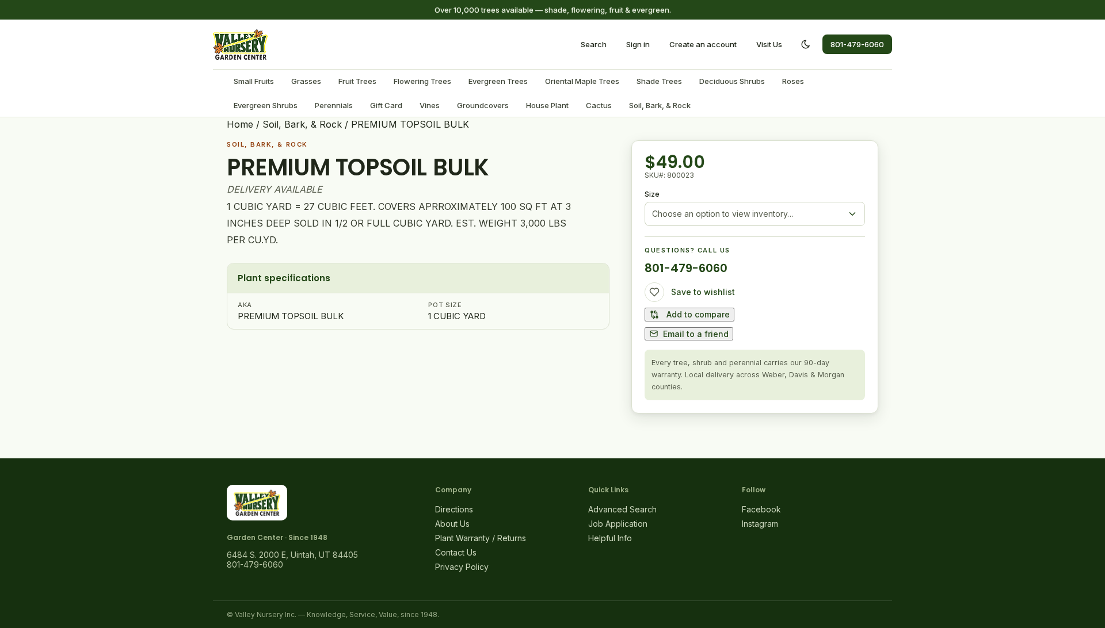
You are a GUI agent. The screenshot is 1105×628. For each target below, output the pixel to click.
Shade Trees (659, 81)
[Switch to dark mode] (806, 44)
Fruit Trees (357, 81)
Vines (430, 105)
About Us (452, 524)
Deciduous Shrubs (732, 81)
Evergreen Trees (498, 81)
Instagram (760, 524)
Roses (793, 81)
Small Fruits (254, 81)
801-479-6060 (857, 44)
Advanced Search (622, 509)
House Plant (547, 105)
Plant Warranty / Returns (480, 538)
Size (652, 194)
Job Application (617, 524)
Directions (454, 509)
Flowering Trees (422, 81)
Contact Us (456, 552)
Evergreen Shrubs (266, 105)
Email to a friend (696, 334)
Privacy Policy (462, 567)
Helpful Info (610, 538)
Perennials (334, 105)
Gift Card (386, 105)
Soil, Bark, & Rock (660, 105)
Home (240, 124)
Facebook (761, 509)
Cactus (599, 105)
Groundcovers (483, 105)
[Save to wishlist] (654, 292)
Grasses (306, 81)
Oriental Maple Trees (582, 81)
